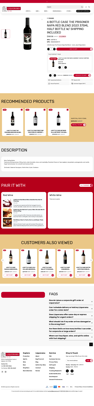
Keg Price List (40, 359)
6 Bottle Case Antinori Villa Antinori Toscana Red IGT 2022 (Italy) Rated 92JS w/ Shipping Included (58, 131)
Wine (24, 362)
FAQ (50, 356)
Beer (24, 365)
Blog (37, 362)
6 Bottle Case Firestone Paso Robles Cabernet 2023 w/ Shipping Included (35, 131)
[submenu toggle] (32, 11)
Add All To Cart (77, 124)
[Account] (86, 7)
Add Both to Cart (81, 75)
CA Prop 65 (52, 365)
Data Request (53, 376)
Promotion (26, 356)
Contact (38, 368)
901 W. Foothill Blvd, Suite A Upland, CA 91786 (9, 360)
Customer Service (54, 359)
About (37, 356)
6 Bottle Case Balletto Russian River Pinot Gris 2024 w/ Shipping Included (47, 268)
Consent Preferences (55, 379)
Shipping (52, 368)
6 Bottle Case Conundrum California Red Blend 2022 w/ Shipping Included (65, 268)
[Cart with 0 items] (90, 7)
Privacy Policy (53, 362)
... (47, 1)
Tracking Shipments (55, 370)
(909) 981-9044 (64, 391)
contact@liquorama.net (53, 391)
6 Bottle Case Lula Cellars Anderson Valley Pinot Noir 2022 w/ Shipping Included (29, 268)
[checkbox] (22, 110)
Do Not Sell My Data (55, 373)
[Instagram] (5, 372)
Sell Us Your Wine (41, 365)
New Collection (27, 370)
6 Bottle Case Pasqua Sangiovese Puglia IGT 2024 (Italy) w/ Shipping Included (10, 268)
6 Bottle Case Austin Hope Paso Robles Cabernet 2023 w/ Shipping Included (83, 268)
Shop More (26, 368)
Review (38, 370)
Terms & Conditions (88, 386)
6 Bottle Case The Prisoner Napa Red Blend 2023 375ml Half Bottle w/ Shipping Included (12, 131)
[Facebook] (2, 372)
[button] (3, 260)
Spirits (25, 359)
